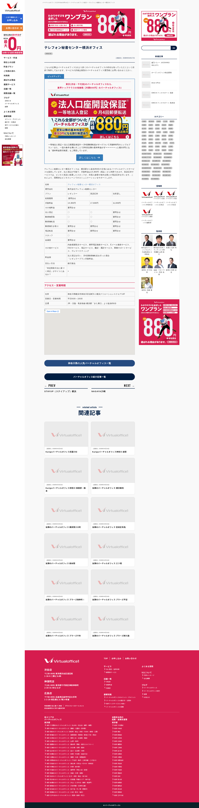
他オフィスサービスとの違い (115, 704)
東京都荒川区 (156, 161)
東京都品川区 (166, 171)
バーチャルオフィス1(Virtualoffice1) (55, 2)
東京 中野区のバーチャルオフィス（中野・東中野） (64, 767)
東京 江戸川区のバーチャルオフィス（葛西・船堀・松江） (66, 795)
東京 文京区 (118, 738)
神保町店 (49, 681)
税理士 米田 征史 (171, 271)
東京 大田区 (118, 757)
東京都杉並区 (155, 164)
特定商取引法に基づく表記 (53, 706)
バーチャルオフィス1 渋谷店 (171, 203)
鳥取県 (144, 132)
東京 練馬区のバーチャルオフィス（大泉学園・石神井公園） (67, 786)
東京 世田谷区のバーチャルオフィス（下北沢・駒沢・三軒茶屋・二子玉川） (72, 760)
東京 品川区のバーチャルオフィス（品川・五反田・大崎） (66, 751)
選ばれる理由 (9, 80)
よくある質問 (9, 111)
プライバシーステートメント (74, 706)
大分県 (165, 121)
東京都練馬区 (168, 157)
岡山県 (164, 128)
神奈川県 (49, 53)
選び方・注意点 (10, 122)
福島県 (164, 146)
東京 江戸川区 (118, 795)
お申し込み (12, 19)
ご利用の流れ (9, 71)
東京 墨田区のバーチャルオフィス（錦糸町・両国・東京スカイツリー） (70, 744)
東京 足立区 (118, 789)
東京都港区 (145, 178)
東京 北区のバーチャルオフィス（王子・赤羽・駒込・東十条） (67, 776)
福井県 (164, 139)
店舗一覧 (7, 88)
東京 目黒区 (118, 754)
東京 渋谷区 (118, 763)
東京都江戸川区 (146, 157)
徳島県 (151, 128)
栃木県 (151, 146)
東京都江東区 (156, 171)
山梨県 (157, 139)
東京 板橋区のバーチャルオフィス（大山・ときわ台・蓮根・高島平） (70, 782)
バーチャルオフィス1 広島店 (159, 203)
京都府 (144, 135)
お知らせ (8, 101)
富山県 (144, 143)
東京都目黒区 (146, 171)
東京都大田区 (168, 168)
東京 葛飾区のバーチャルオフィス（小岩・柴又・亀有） (65, 792)
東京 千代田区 (118, 725)
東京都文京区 (157, 153)
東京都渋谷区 (157, 168)
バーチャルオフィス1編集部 (147, 221)
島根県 (171, 128)
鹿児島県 (151, 121)
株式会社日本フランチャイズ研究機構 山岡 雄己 (159, 251)
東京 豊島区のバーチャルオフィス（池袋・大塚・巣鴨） (65, 773)
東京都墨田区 (146, 175)
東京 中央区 (118, 728)
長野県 (151, 139)
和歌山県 (151, 132)
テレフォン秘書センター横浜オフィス (84, 184)
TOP (106, 658)
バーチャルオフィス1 (112, 805)
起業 (6, 107)
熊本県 (172, 121)
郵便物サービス (111, 672)
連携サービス (9, 84)
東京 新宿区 (118, 735)
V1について (9, 133)
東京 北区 (117, 776)
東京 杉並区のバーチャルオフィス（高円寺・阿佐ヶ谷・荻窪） (67, 770)
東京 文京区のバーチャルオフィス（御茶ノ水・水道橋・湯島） (67, 738)
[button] (89, 157)
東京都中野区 (165, 164)
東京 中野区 (118, 767)
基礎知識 (7, 116)
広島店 (48, 693)
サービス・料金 (10, 57)
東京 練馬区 (118, 786)
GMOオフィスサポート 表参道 (163, 103)
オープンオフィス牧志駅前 (161, 72)
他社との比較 (9, 62)
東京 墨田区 (118, 744)
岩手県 (157, 150)
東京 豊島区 (118, 773)
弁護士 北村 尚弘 (171, 249)
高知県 (164, 125)
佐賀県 (151, 125)
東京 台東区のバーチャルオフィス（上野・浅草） (63, 741)
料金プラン (8, 66)
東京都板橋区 (157, 157)
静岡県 (171, 135)
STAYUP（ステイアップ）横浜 (60, 391)
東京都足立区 (146, 161)
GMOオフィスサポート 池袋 (162, 93)
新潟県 (151, 143)
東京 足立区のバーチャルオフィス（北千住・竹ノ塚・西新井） (67, 789)
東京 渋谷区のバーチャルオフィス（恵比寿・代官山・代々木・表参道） (70, 763)
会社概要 (8, 139)
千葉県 (165, 143)
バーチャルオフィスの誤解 (115, 707)
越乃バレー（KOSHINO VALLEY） (160, 64)
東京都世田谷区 (146, 168)
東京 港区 (117, 732)
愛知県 (164, 135)
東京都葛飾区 (168, 153)
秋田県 (144, 150)
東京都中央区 (166, 175)
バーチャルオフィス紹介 (152, 691)
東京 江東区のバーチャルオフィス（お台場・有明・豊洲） (66, 747)
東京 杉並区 (118, 770)
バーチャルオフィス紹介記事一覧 (89, 376)
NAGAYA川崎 (98, 391)
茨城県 (157, 146)
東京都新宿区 (155, 178)
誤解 (6, 128)
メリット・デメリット (13, 119)
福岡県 (157, 125)
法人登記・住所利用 (112, 669)
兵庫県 (165, 132)
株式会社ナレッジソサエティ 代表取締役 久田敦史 (147, 251)
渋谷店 (48, 669)
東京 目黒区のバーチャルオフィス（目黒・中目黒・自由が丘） (67, 754)
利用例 (6, 75)
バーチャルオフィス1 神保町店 (147, 203)
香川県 (144, 128)
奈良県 (158, 132)
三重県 (157, 135)
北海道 (171, 150)
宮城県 (151, 150)
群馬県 (144, 146)
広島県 (157, 128)
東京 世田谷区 (118, 760)
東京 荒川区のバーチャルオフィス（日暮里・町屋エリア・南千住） (69, 779)
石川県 (171, 139)
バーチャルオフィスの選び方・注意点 (118, 700)
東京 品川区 (118, 751)
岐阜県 (144, 139)
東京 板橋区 (118, 782)
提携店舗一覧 (9, 93)
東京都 (115, 722)
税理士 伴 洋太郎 (147, 271)
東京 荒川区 (118, 779)
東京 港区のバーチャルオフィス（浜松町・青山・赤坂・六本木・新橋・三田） (73, 732)
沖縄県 (144, 121)
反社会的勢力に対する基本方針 (54, 708)
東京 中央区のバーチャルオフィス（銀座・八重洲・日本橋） (67, 728)
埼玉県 (172, 143)
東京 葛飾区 (118, 792)
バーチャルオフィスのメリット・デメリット (121, 697)
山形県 (171, 146)
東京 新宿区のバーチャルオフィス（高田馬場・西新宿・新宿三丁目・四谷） (72, 735)
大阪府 (172, 132)
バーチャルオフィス (12, 104)
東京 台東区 (118, 741)
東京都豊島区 (166, 161)
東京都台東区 (156, 175)
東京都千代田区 (146, 153)
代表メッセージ (10, 136)
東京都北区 (145, 164)
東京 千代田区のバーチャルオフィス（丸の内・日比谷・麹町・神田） (70, 725)
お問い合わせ (12, 28)
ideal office (155, 83)
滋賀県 (151, 135)
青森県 (164, 150)
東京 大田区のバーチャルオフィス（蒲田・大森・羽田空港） (67, 757)
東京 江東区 (118, 747)
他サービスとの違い (12, 125)
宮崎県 (158, 121)
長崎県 (144, 125)
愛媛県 (171, 125)
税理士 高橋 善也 (147, 291)
